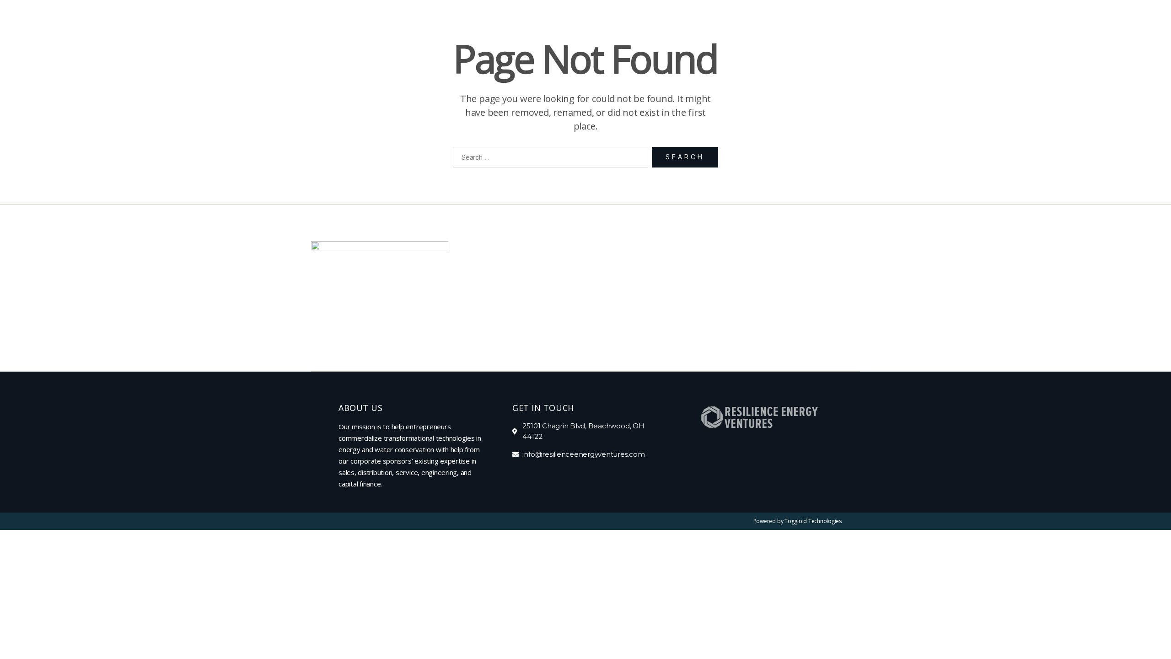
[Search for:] (548, 159)
